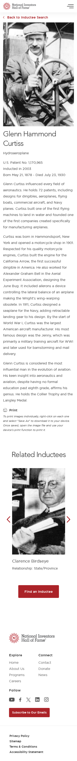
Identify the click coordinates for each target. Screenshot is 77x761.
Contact (44, 662)
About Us (16, 669)
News (42, 675)
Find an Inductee (38, 591)
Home (13, 662)
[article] (38, 516)
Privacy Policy (19, 736)
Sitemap (15, 741)
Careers (15, 681)
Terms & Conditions (23, 746)
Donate (44, 669)
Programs (17, 675)
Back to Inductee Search (27, 17)
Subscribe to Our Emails (29, 712)
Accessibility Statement (26, 752)
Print (13, 410)
